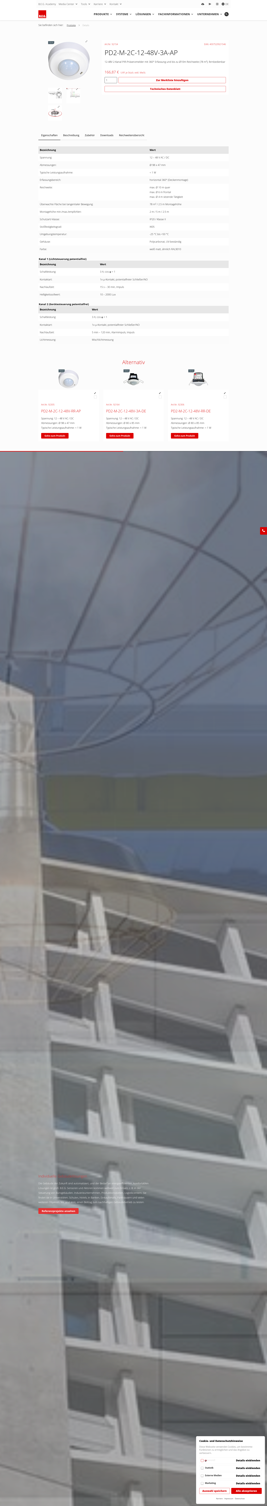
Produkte (71, 25)
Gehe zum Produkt (54, 435)
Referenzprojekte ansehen (58, 1211)
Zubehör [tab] (90, 135)
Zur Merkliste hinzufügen (172, 80)
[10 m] (69, 389)
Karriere (219, 1498)
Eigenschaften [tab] (49, 135)
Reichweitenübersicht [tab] (131, 135)
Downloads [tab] (106, 135)
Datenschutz (240, 1498)
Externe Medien (213, 1475)
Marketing (210, 1483)
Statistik (209, 1467)
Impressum (228, 1498)
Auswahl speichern (214, 1491)
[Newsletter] (210, 4)
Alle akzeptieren (246, 1491)
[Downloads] (202, 4)
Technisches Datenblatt (165, 89)
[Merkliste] (217, 4)
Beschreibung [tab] (71, 135)
